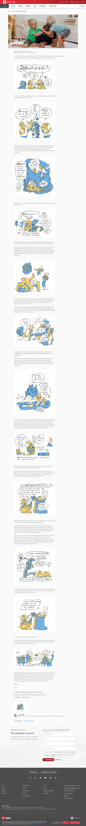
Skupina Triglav (5, 806)
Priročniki (33, 772)
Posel (24, 793)
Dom (35, 6)
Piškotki (66, 795)
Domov (9, 11)
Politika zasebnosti (69, 798)
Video (45, 785)
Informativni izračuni (69, 790)
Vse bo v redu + (26, 795)
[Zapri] (84, 822)
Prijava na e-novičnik (48, 772)
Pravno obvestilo (68, 793)
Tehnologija (52, 6)
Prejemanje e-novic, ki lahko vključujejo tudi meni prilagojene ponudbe (58, 752)
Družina (28, 6)
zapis (36, 692)
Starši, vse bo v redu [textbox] (48, 734)
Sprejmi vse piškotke (75, 822)
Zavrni (65, 822)
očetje (25, 721)
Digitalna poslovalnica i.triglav (71, 788)
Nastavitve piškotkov (56, 822)
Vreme (24, 788)
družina (29, 721)
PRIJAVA (83, 6)
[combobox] (58, 734)
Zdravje (20, 6)
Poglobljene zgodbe (49, 790)
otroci (32, 721)
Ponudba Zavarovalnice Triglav (72, 785)
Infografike (46, 793)
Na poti (13, 6)
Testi (45, 788)
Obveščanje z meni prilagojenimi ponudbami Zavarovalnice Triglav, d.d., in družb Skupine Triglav (59, 755)
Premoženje (42, 6)
